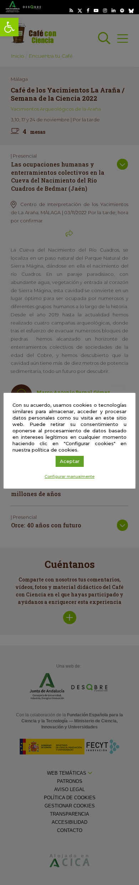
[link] (9, 27)
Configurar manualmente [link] (69, 476)
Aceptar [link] (69, 461)
